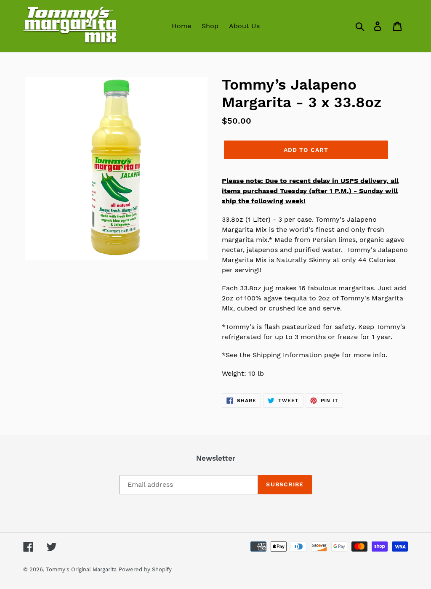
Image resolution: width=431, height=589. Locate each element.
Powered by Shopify (145, 569)
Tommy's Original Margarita (81, 569)
